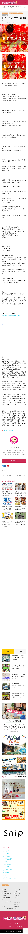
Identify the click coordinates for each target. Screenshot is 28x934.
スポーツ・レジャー (18, 897)
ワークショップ (5, 15)
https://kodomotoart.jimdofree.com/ (11, 315)
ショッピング (17, 895)
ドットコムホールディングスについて (9, 908)
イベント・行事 (5, 13)
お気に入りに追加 (8, 430)
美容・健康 (4, 889)
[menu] (25, 2)
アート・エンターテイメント (8, 901)
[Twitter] (16, 460)
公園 (2, 899)
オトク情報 (4, 895)
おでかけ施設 (4, 891)
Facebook (12, 923)
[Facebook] (12, 460)
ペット (3, 904)
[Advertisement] (14, 587)
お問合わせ (21, 926)
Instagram (15, 923)
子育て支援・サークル (13, 13)
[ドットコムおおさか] (10, 2)
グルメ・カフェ (17, 888)
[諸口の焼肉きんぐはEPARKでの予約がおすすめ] (20, 476)
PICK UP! (8, 651)
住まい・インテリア (18, 893)
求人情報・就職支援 (6, 897)
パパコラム (4, 906)
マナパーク (20, 13)
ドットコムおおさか (11, 470)
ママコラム (20, 651)
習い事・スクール (17, 891)
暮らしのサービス (5, 902)
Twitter (10, 923)
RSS (17, 923)
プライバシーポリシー (8, 926)
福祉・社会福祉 (17, 902)
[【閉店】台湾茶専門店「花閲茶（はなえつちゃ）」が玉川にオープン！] (8, 476)
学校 (2, 888)
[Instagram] (14, 460)
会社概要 (16, 926)
